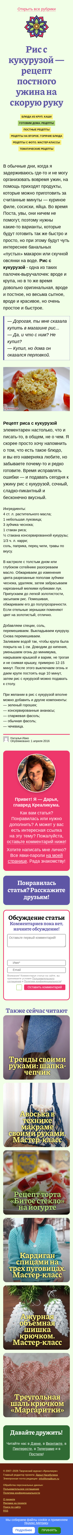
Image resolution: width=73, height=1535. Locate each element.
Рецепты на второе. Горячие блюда (36, 136)
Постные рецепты (37, 129)
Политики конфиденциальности (42, 981)
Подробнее (23, 1530)
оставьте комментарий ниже (36, 841)
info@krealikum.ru (49, 1478)
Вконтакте (54, 1443)
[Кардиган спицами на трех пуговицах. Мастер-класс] (37, 1264)
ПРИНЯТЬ (49, 1530)
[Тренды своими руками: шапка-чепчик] (36, 1047)
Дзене (36, 1443)
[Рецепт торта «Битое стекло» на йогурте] (36, 1182)
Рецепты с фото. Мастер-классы (36, 142)
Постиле (36, 1454)
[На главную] (36, 37)
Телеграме (45, 1449)
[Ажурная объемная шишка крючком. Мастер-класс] (37, 1329)
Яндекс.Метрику (36, 1523)
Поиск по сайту (12, 1507)
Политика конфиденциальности (21, 1492)
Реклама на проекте (15, 1503)
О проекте (9, 1499)
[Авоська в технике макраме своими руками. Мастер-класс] (37, 1126)
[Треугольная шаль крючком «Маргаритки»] (36, 1385)
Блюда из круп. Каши (37, 116)
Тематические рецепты (36, 148)
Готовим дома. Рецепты (36, 123)
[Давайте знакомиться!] (36, 773)
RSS (5, 1510)
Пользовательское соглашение (21, 1488)
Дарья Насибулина (47, 1474)
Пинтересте (22, 1449)
